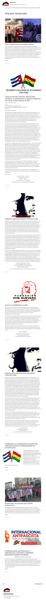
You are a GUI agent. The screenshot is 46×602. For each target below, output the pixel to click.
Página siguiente (39, 583)
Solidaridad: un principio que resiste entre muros (19, 504)
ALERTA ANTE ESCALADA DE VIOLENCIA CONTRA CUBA (20, 374)
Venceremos (13, 2)
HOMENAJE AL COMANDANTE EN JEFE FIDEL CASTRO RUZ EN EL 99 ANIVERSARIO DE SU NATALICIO (21, 446)
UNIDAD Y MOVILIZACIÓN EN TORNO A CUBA (21, 219)
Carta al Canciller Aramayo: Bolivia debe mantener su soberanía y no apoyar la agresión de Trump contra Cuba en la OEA (23, 98)
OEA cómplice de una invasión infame (19, 44)
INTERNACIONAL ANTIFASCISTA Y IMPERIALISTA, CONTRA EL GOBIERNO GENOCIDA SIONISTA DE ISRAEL (19, 553)
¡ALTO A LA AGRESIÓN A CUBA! (16, 305)
